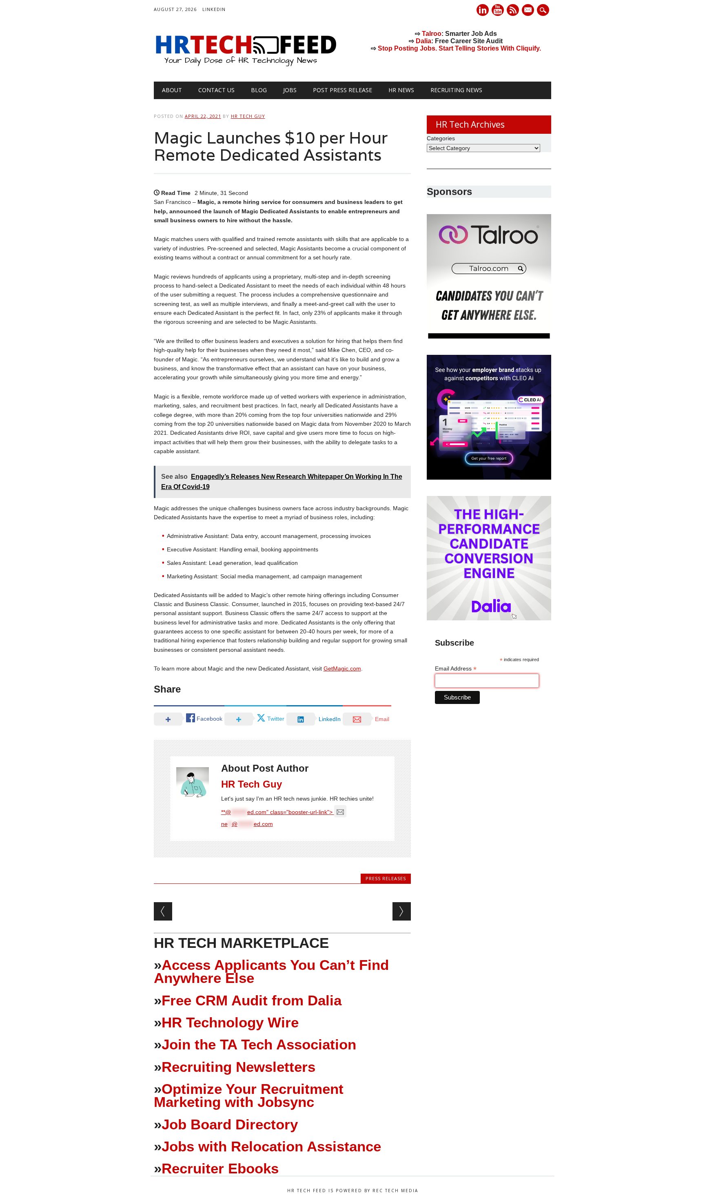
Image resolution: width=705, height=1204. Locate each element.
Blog (259, 90)
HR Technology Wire (230, 1022)
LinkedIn (214, 9)
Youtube (498, 10)
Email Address (456, 669)
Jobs (290, 90)
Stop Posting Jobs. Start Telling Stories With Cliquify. (459, 48)
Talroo (431, 33)
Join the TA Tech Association (259, 1044)
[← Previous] (163, 911)
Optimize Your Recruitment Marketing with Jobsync (249, 1095)
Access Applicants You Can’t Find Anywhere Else (271, 971)
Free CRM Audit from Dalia (251, 1000)
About (172, 90)
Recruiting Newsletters (238, 1067)
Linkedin (483, 10)
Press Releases (386, 878)
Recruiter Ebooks (220, 1168)
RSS (513, 10)
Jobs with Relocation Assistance (271, 1146)
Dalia (423, 41)
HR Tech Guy (248, 116)
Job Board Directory (230, 1124)
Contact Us (216, 90)
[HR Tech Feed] (245, 65)
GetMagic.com (342, 668)
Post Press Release (342, 90)
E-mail (528, 10)
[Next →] (401, 911)
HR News (401, 90)
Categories (441, 138)
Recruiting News (456, 90)
